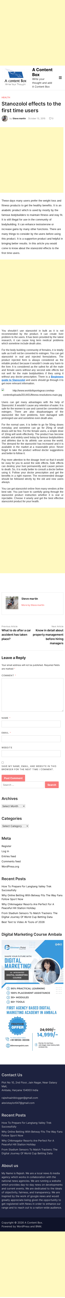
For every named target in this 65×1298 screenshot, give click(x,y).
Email (6, 732)
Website (7, 747)
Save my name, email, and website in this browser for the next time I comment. (29, 768)
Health (6, 97)
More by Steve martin (32, 605)
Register (6, 846)
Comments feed (11, 861)
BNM (38, 1226)
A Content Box (33, 1222)
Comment (9, 675)
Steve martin (19, 118)
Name (6, 718)
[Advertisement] (32, 33)
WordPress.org (10, 866)
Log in (5, 851)
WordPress (23, 1226)
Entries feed (9, 856)
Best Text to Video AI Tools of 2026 (23, 922)
